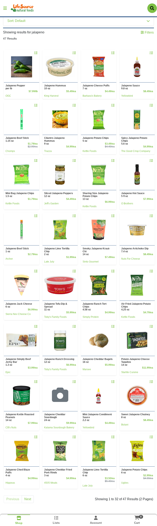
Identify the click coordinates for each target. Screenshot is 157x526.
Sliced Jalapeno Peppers (58, 195)
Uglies (124, 482)
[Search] (152, 8)
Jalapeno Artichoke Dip (134, 250)
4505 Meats (50, 482)
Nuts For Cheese (130, 258)
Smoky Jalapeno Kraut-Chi (96, 251)
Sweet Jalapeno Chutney (135, 416)
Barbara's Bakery (92, 95)
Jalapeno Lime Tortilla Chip (57, 251)
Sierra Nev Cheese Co (18, 314)
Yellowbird (127, 95)
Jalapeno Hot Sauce (133, 195)
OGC (8, 95)
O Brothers (127, 203)
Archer (9, 258)
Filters (149, 32)
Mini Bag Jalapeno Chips (20, 195)
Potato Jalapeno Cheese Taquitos (135, 362)
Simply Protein (91, 317)
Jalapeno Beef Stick (17, 139)
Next (27, 499)
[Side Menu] (5, 8)
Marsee (87, 369)
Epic (8, 372)
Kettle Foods (89, 151)
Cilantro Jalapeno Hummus (54, 141)
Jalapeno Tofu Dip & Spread (55, 306)
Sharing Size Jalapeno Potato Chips (95, 196)
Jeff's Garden (51, 203)
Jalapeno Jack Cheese (19, 305)
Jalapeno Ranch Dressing (59, 360)
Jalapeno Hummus (55, 87)
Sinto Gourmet (91, 261)
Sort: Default (16, 21)
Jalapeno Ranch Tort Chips (95, 306)
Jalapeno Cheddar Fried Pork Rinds (58, 472)
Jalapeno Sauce (130, 87)
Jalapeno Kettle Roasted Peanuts (20, 417)
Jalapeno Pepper (15, 87)
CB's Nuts (11, 427)
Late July (49, 261)
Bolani (124, 424)
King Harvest (51, 95)
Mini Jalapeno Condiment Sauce (97, 417)
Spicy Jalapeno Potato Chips (134, 141)
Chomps (10, 151)
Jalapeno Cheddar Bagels (98, 360)
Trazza (48, 151)
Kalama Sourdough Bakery (59, 427)
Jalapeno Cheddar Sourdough (54, 417)
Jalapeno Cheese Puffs (96, 87)
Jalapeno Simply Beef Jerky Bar (18, 362)
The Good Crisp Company (135, 151)
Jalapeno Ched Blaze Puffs (18, 472)
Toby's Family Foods (55, 317)
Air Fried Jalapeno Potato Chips (136, 306)
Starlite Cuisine (129, 372)
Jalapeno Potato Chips (96, 139)
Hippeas (10, 482)
